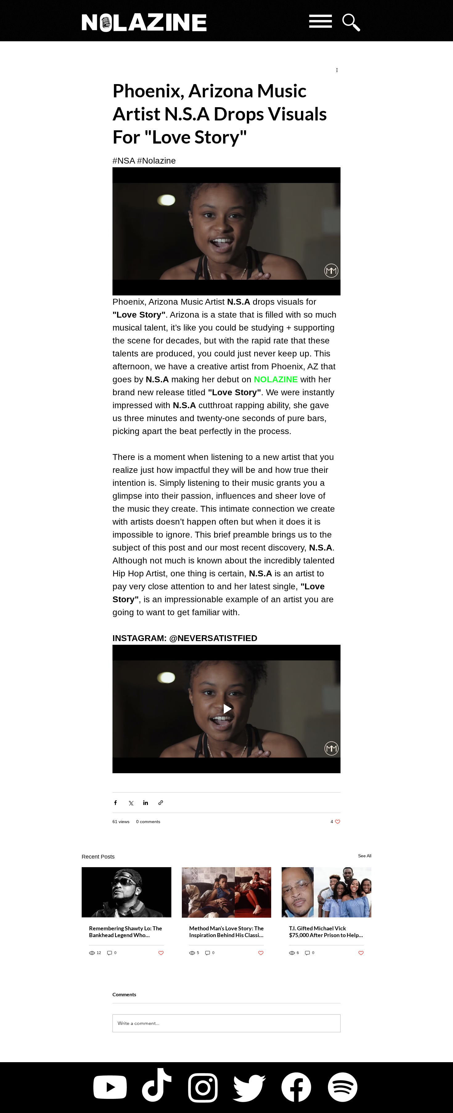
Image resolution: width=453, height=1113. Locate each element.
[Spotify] (342, 1087)
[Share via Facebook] (115, 803)
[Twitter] (249, 1087)
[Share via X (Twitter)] (130, 803)
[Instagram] (203, 1087)
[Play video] (226, 709)
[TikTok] (156, 1087)
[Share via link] (161, 803)
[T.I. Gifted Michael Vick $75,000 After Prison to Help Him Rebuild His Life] (326, 892)
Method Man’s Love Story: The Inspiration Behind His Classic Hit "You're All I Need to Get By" (226, 931)
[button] (320, 22)
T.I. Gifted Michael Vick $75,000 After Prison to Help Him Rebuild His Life (324, 931)
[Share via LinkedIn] (146, 803)
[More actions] (337, 69)
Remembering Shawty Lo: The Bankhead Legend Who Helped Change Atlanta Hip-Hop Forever (125, 931)
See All (364, 855)
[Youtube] (110, 1087)
